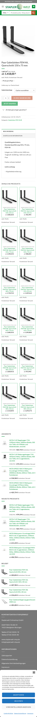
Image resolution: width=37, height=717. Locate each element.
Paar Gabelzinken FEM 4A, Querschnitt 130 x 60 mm (27, 211)
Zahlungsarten (7, 655)
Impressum (30, 713)
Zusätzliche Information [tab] (12, 136)
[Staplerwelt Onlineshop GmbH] (18, 7)
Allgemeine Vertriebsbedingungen (14, 663)
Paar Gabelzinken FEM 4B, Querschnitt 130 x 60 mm (9, 211)
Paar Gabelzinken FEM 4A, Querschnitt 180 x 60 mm (27, 407)
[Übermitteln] (33, 13)
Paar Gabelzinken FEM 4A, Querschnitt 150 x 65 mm (27, 289)
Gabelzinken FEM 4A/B (15, 120)
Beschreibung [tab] (8, 131)
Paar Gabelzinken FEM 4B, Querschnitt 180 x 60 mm (9, 367)
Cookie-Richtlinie (8, 713)
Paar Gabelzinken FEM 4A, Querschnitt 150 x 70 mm (27, 250)
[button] (34, 672)
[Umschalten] (4, 110)
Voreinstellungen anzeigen (18, 707)
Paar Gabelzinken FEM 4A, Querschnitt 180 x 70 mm (9, 289)
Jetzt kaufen (10, 103)
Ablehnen (18, 701)
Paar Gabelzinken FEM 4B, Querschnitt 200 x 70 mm (9, 328)
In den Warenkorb (21, 98)
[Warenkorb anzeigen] (33, 6)
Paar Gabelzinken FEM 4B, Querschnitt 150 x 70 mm (27, 328)
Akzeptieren (18, 695)
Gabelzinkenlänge (7, 90)
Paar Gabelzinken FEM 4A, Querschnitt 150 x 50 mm (27, 367)
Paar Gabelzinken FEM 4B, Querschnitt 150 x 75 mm (9, 250)
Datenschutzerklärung (20, 713)
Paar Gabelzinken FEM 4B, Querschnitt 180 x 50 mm (9, 407)
